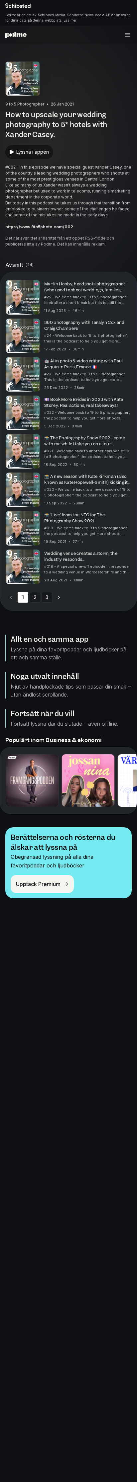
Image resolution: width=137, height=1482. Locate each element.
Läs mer (70, 20)
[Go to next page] (59, 597)
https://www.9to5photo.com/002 (39, 226)
